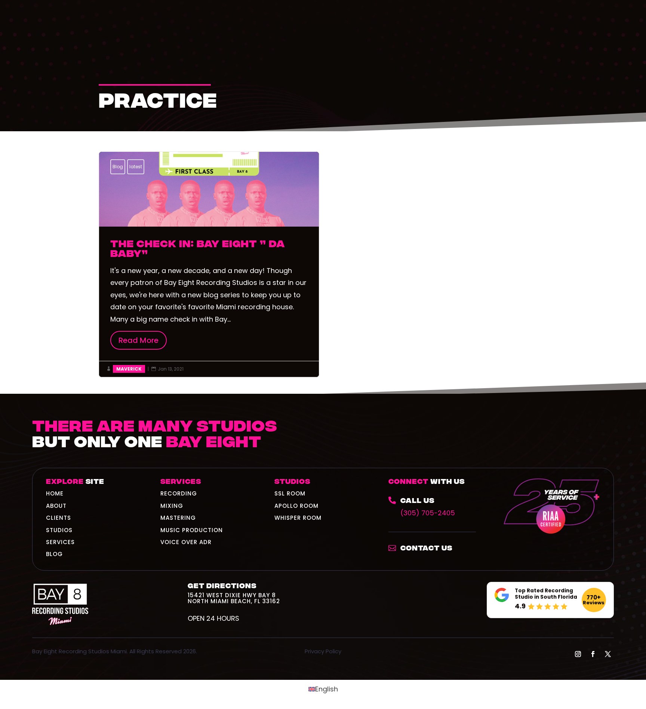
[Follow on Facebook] (593, 654)
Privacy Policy (323, 651)
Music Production (191, 530)
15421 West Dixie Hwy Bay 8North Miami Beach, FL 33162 (234, 598)
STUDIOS (59, 530)
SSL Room (289, 493)
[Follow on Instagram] (578, 654)
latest (135, 166)
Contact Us (426, 547)
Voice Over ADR (186, 542)
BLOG (54, 554)
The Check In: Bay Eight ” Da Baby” (209, 264)
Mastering (178, 518)
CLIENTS (58, 518)
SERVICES (60, 542)
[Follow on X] (608, 654)
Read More (143, 340)
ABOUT (56, 506)
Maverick (129, 369)
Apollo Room (296, 506)
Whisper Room (298, 518)
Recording (178, 493)
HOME (55, 493)
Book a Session (562, 441)
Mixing (171, 506)
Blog (118, 166)
